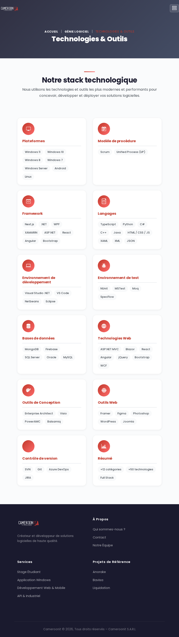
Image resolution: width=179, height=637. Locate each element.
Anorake (99, 572)
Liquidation (101, 588)
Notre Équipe (103, 545)
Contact (99, 537)
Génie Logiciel (77, 31)
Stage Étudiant (29, 572)
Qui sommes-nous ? (109, 529)
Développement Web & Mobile (41, 588)
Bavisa (98, 580)
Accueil (51, 31)
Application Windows (34, 580)
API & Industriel (28, 596)
